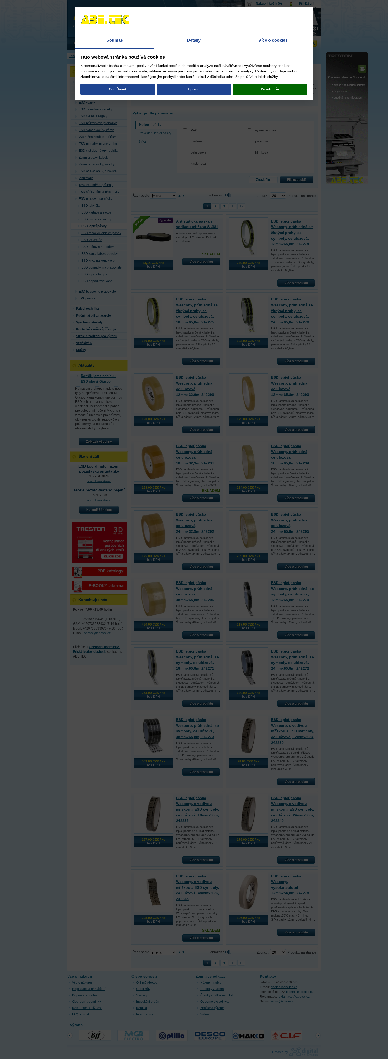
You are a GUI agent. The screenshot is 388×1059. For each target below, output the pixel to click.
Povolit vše (270, 89)
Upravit (194, 89)
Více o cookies (273, 40)
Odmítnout (117, 89)
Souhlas (114, 40)
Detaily (194, 40)
